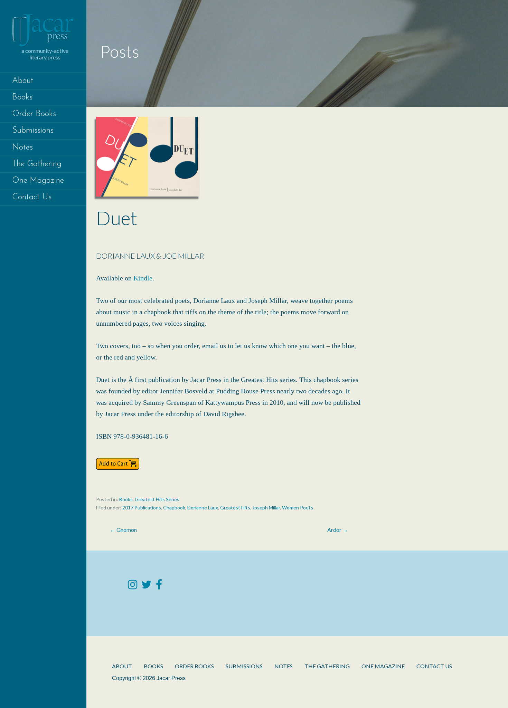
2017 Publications (141, 507)
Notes (22, 147)
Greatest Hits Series (157, 499)
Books (22, 97)
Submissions (33, 130)
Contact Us (31, 197)
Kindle (142, 278)
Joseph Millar (266, 507)
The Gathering (37, 164)
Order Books (34, 114)
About (23, 81)
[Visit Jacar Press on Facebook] (159, 586)
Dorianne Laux (202, 507)
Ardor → (337, 529)
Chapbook (174, 507)
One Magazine (38, 180)
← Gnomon (123, 529)
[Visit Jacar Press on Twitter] (146, 586)
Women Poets (297, 507)
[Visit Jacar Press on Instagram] (132, 586)
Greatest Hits (235, 507)
